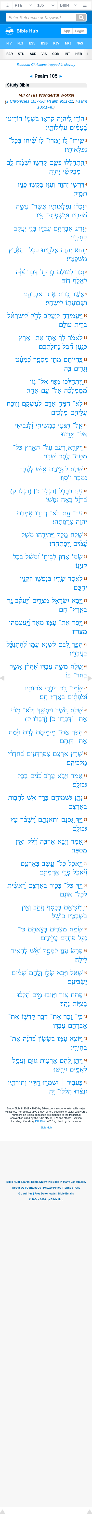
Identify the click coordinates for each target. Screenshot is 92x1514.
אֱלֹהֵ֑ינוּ (49, 250)
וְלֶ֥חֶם (35, 973)
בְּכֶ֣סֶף (54, 907)
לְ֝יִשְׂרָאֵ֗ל (17, 316)
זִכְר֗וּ (79, 206)
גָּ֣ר (10, 600)
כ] (36, 491)
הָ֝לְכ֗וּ (23, 995)
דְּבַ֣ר (43, 1016)
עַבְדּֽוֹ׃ (59, 1025)
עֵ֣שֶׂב (48, 863)
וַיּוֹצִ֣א (76, 1038)
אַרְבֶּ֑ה (47, 841)
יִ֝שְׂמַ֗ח (23, 162)
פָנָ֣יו (22, 184)
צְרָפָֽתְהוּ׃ (63, 522)
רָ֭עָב (60, 447)
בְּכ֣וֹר (56, 885)
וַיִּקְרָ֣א (75, 447)
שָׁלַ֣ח (76, 469)
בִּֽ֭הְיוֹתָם (73, 359)
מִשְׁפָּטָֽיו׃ (77, 259)
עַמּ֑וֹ (34, 644)
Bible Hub (46, 1127)
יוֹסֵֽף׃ (65, 478)
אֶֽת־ (13, 1016)
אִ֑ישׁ (41, 469)
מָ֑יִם (37, 995)
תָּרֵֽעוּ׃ (68, 434)
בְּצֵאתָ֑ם (37, 929)
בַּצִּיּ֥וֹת (79, 1003)
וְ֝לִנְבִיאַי (24, 425)
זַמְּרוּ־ (53, 140)
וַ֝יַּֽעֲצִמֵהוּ (19, 622)
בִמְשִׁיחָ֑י (46, 425)
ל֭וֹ (65, 140)
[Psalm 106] (86, 689)
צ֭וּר (63, 995)
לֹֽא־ (78, 403)
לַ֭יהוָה (64, 118)
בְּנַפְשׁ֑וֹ (43, 578)
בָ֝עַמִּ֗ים (78, 127)
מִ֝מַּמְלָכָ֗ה (75, 390)
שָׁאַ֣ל (76, 973)
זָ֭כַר (68, 1016)
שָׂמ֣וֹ (77, 557)
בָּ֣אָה (67, 500)
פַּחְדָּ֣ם (68, 938)
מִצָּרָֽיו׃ (79, 631)
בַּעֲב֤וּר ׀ (72, 1082)
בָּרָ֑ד (44, 797)
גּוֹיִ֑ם (33, 1060)
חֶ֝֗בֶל (68, 346)
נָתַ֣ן (79, 797)
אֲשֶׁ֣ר (78, 294)
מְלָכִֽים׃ (59, 412)
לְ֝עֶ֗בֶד (26, 469)
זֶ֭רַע (79, 228)
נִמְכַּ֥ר (80, 478)
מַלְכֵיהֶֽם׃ (76, 762)
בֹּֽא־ (55, 513)
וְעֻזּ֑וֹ (50, 184)
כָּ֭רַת (63, 294)
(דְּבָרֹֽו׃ (40, 719)
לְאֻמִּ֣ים (78, 1069)
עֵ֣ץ (14, 819)
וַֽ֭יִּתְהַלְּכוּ (73, 381)
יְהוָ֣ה (63, 184)
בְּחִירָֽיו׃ (79, 237)
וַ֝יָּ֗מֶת (14, 732)
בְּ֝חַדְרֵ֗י (16, 754)
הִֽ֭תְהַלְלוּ (74, 162)
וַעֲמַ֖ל (18, 1060)
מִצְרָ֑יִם (40, 600)
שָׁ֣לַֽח (76, 710)
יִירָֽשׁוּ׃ (60, 1069)
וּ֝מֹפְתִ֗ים (77, 697)
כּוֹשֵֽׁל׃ (58, 916)
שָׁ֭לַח (76, 666)
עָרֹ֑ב (49, 776)
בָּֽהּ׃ (67, 368)
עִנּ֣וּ (79, 491)
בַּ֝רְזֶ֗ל (81, 500)
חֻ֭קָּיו (34, 1082)
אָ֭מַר (77, 776)
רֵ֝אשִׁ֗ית (16, 885)
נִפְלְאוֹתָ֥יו (60, 206)
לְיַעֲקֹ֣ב (52, 316)
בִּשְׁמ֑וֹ (32, 118)
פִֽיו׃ (40, 215)
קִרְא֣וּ (47, 118)
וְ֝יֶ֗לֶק (32, 841)
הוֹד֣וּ (79, 118)
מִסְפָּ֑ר (41, 359)
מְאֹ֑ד (38, 622)
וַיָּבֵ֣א (62, 973)
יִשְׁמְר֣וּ (51, 1082)
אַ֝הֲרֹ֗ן (31, 666)
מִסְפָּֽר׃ (79, 850)
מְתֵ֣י (56, 359)
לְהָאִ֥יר (19, 951)
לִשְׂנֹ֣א (48, 644)
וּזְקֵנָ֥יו (26, 578)
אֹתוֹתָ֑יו (33, 688)
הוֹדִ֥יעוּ (14, 118)
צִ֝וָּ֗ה (20, 272)
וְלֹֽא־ (29, 710)
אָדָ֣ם (50, 403)
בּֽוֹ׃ (68, 675)
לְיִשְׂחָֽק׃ (54, 303)
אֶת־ (50, 294)
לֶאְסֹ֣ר (75, 578)
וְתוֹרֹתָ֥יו (17, 1082)
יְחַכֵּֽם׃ (80, 587)
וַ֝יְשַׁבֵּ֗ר (28, 819)
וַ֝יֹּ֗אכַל (80, 872)
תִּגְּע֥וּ (64, 425)
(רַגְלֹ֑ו (25, 491)
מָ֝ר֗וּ (15, 710)
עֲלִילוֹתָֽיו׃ (56, 127)
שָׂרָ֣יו (60, 578)
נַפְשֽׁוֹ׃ (52, 500)
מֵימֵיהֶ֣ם (46, 732)
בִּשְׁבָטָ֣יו (77, 916)
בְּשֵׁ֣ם (55, 162)
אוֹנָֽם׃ (66, 894)
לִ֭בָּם (63, 644)
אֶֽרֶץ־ (23, 338)
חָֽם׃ (63, 609)
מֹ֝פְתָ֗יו (79, 215)
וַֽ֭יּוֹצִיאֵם (73, 907)
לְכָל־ (81, 894)
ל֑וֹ (41, 140)
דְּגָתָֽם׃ (67, 741)
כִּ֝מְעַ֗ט (23, 359)
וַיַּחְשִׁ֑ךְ (45, 710)
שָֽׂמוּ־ (76, 688)
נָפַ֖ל (82, 938)
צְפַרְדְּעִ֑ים (38, 754)
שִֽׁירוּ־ (77, 140)
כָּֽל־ (17, 447)
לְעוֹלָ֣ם (65, 272)
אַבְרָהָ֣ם (63, 228)
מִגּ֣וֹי (55, 381)
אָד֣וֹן (64, 557)
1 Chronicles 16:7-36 (25, 101)
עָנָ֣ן (64, 951)
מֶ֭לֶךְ (62, 535)
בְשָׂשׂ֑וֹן (46, 1038)
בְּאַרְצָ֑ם (30, 863)
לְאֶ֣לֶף (80, 281)
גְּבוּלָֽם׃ (79, 784)
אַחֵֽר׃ (33, 390)
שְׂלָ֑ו (49, 973)
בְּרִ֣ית (80, 324)
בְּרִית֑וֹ (47, 272)
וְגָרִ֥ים (80, 368)
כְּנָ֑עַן (81, 346)
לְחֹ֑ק (35, 316)
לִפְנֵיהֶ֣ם (58, 469)
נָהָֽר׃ (65, 1003)
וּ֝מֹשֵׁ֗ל (32, 557)
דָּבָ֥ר (32, 272)
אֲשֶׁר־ (38, 206)
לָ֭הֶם (65, 1060)
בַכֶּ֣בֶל (65, 491)
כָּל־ (61, 863)
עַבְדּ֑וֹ (45, 228)
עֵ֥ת (66, 513)
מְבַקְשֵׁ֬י (72, 171)
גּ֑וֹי (33, 381)
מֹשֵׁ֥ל (28, 535)
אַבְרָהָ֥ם (77, 1025)
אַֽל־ (78, 425)
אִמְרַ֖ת (25, 513)
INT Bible (40, 1121)
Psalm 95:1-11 (60, 101)
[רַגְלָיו (49, 491)
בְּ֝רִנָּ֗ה (29, 1038)
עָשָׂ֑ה (22, 206)
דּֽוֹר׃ (66, 281)
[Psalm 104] (6, 689)
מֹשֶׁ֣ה (61, 666)
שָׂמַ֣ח (76, 929)
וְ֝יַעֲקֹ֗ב (22, 600)
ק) (13, 491)
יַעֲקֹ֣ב (20, 228)
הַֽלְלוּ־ (64, 1091)
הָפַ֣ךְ (77, 644)
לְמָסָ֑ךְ (50, 951)
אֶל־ (43, 381)
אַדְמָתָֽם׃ (49, 872)
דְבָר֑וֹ (41, 513)
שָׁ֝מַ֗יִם (19, 973)
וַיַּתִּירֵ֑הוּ (45, 535)
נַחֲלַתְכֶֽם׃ (49, 346)
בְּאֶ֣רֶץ (57, 697)
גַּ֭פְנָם (67, 819)
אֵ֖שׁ (31, 797)
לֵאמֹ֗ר (75, 338)
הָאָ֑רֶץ (32, 447)
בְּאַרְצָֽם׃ (77, 806)
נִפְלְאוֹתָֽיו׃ (76, 149)
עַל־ (47, 447)
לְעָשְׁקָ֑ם (32, 403)
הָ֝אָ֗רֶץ (16, 250)
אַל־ (82, 434)
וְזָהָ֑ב (38, 907)
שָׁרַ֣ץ (77, 754)
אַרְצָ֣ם (60, 754)
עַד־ (78, 513)
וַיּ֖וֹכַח (13, 403)
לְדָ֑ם (28, 732)
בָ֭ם (63, 688)
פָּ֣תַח (77, 995)
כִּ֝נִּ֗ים (36, 776)
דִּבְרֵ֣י (51, 688)
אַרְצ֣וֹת (48, 1060)
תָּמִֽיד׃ (80, 193)
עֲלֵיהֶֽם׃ (49, 938)
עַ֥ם (45, 390)
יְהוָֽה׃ (54, 171)
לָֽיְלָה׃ (81, 959)
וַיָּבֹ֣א (77, 600)
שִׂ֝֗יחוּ (30, 140)
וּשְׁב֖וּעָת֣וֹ (76, 303)
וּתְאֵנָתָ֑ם (48, 819)
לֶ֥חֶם (64, 456)
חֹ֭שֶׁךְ (61, 710)
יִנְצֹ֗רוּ (80, 1091)
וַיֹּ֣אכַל (75, 863)
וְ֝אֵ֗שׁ (35, 951)
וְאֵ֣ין (20, 841)
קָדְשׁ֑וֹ (40, 162)
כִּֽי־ (21, 929)
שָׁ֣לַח (76, 535)
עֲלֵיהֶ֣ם (78, 412)
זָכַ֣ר (80, 272)
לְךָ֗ (62, 338)
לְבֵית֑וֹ (49, 557)
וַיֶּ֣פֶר (77, 622)
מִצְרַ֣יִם (58, 929)
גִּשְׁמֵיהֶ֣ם (61, 797)
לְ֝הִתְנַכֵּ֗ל (17, 644)
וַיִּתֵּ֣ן (78, 1060)
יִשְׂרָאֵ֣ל (60, 600)
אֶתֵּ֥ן (51, 338)
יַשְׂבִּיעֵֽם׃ (77, 981)
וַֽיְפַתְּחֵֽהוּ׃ (60, 543)
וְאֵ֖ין (26, 907)
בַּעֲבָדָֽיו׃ (78, 653)
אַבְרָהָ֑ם (32, 294)
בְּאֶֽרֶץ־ (78, 609)
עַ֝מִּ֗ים (80, 543)
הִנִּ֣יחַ (64, 403)
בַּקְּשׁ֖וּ (36, 184)
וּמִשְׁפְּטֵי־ (57, 215)
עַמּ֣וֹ (51, 622)
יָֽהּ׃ (52, 1091)
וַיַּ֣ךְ (79, 819)
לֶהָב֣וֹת (16, 797)
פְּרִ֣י (66, 872)
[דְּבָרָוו (66, 719)
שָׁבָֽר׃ (50, 456)
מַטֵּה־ (79, 456)
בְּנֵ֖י (32, 228)
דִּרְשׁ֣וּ (77, 184)
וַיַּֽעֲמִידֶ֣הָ (72, 316)
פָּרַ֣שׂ (77, 951)
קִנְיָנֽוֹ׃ (81, 565)
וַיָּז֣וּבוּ (51, 995)
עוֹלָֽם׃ (65, 324)
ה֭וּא (79, 250)
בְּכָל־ (15, 140)
